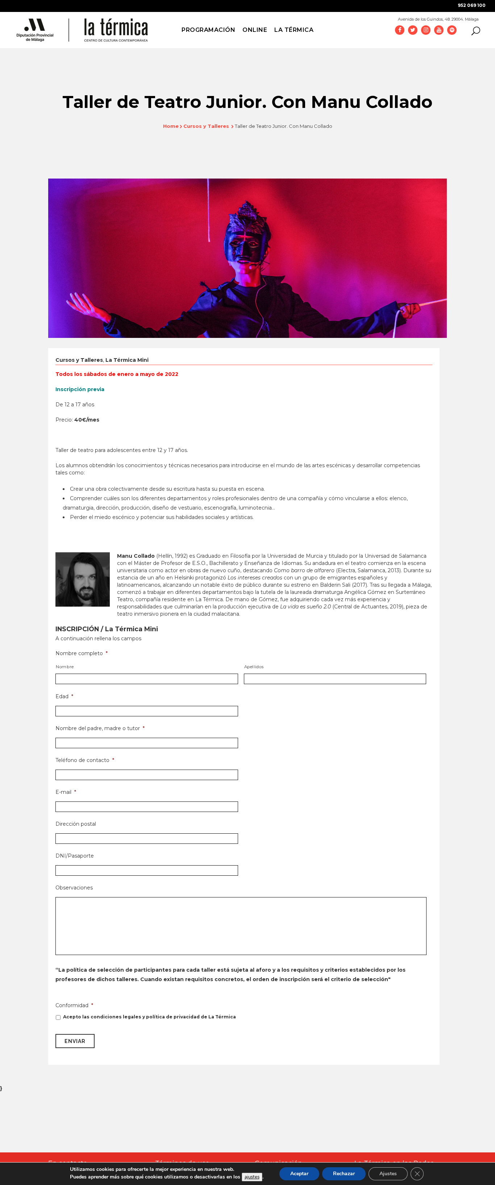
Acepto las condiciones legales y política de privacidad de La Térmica (149, 1016)
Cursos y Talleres (206, 126)
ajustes (252, 1177)
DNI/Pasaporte (74, 856)
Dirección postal (75, 824)
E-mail (65, 792)
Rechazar (344, 1173)
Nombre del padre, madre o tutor (100, 728)
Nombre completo (81, 653)
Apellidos (254, 666)
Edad (64, 696)
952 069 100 (472, 5)
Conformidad (74, 1005)
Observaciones (74, 887)
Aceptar (299, 1173)
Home (171, 126)
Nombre (65, 666)
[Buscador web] (474, 30)
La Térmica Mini (127, 360)
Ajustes (388, 1173)
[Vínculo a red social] (399, 29)
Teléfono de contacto (84, 760)
